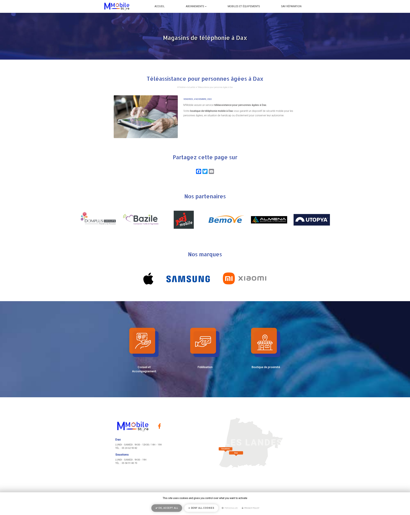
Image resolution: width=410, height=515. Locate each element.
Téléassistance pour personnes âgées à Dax (215, 87)
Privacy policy (251, 508)
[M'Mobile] (114, 6)
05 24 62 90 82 (129, 448)
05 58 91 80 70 (129, 463)
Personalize (231, 508)
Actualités (191, 87)
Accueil (160, 6)
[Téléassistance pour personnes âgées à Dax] (146, 116)
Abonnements (195, 6)
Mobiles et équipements (244, 6)
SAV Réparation (291, 6)
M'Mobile (181, 87)
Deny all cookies (202, 508)
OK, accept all (168, 508)
